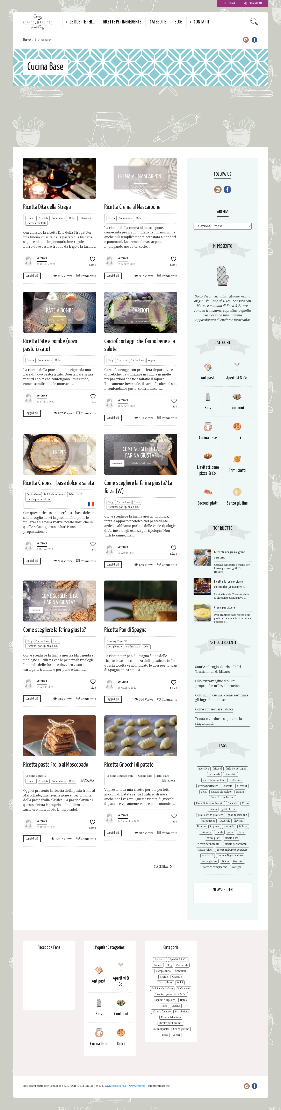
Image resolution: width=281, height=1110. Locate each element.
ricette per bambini (236, 844)
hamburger (208, 820)
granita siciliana (237, 815)
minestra (206, 832)
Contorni (121, 360)
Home (27, 40)
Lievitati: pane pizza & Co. (123, 507)
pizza (241, 832)
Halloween (85, 218)
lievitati (239, 820)
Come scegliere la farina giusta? (54, 630)
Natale (183, 1000)
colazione (236, 780)
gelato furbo (228, 809)
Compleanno (115, 646)
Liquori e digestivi (164, 1000)
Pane (164, 1005)
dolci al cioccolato (221, 791)
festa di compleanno (222, 797)
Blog (178, 22)
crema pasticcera (208, 786)
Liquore (214, 826)
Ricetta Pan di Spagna (125, 630)
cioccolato (230, 774)
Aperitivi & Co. (237, 378)
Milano (243, 826)
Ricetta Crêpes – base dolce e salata (58, 483)
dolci (204, 791)
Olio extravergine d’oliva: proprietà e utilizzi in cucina (217, 683)
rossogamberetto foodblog (232, 849)
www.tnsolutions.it (116, 1085)
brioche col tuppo (236, 768)
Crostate (43, 218)
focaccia (233, 803)
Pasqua (176, 1005)
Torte (165, 1034)
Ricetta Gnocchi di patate (129, 765)
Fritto (245, 803)
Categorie (158, 22)
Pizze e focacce (162, 1011)
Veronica (42, 258)
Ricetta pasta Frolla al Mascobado (55, 765)
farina (240, 791)
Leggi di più (32, 275)
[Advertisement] (140, 116)
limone (201, 826)
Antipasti (208, 378)
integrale (224, 820)
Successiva (161, 867)
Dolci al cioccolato (54, 494)
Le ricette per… (82, 22)
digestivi (242, 786)
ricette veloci (204, 849)
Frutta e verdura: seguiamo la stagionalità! (218, 721)
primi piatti (213, 838)
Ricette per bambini (38, 499)
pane (230, 832)
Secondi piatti (207, 503)
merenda (229, 826)
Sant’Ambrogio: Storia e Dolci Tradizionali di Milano (218, 669)
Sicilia (225, 861)
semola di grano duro (230, 855)
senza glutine (209, 861)
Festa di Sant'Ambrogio (209, 803)
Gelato (213, 809)
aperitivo (203, 768)
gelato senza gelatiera (210, 815)
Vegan (151, 360)
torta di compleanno (215, 867)
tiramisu (238, 861)
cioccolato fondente (214, 780)
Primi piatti (75, 494)
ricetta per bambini (208, 844)
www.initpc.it (137, 1085)
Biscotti (31, 218)
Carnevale (182, 965)
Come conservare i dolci (214, 709)
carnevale (214, 774)
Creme (111, 218)
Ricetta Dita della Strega (47, 207)
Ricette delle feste (36, 223)
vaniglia (237, 867)
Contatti (201, 22)
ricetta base (231, 838)
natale (219, 832)
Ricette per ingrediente (122, 22)
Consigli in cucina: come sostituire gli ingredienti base (221, 697)
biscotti (218, 768)
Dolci (72, 218)
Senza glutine (237, 503)
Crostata (227, 786)
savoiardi (207, 855)
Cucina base (59, 218)
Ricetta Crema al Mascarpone (132, 207)
